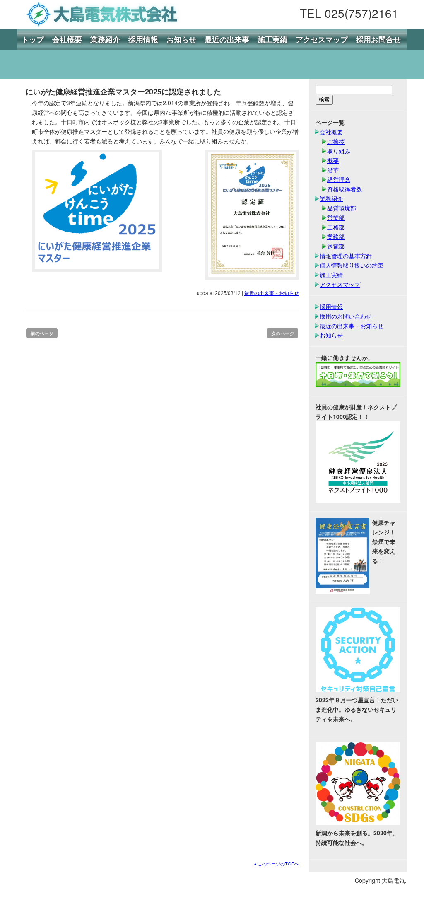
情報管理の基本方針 (346, 255)
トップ (33, 39)
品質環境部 (341, 208)
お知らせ (181, 39)
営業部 (335, 217)
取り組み (338, 151)
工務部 (335, 227)
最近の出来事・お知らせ (271, 292)
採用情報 (143, 39)
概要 (333, 160)
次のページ (282, 333)
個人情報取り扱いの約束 (351, 265)
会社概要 (67, 39)
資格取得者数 (344, 189)
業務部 (335, 236)
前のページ (42, 333)
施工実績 (272, 39)
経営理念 (338, 179)
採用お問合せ (378, 39)
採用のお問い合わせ (346, 316)
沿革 (333, 170)
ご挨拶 (335, 141)
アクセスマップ (322, 39)
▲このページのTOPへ (276, 863)
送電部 (335, 246)
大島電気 (100, 14)
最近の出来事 (227, 39)
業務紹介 (105, 39)
